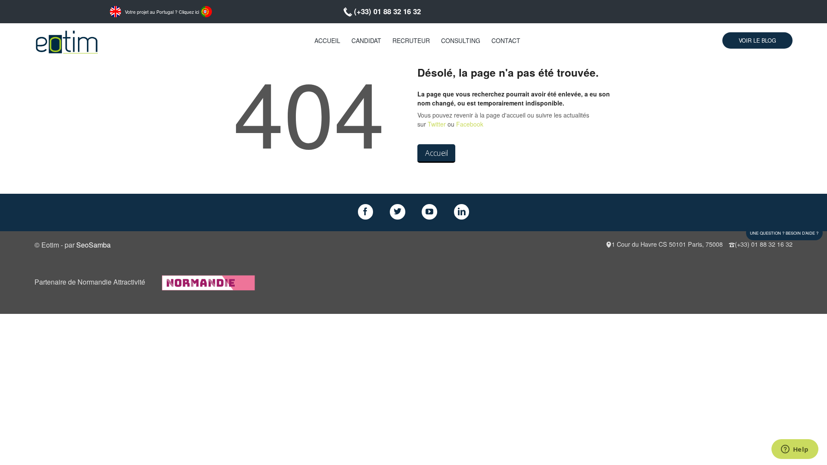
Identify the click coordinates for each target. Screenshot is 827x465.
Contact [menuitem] (505, 40)
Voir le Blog (757, 40)
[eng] (115, 11)
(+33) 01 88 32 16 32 (387, 11)
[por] (206, 11)
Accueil (436, 153)
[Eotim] (66, 40)
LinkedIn (461, 212)
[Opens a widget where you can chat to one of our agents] (794, 450)
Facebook (469, 124)
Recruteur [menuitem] (411, 40)
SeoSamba (93, 245)
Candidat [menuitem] (366, 40)
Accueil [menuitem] (327, 40)
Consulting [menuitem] (460, 40)
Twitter (437, 124)
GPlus (429, 212)
